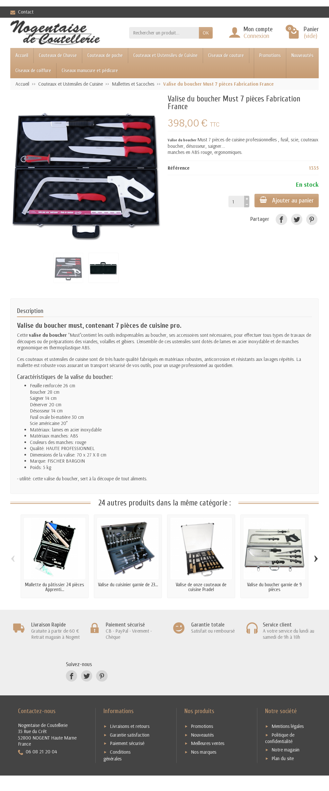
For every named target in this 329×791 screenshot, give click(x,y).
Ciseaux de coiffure (33, 70)
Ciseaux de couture (226, 55)
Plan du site (282, 758)
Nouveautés (302, 55)
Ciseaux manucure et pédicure (90, 70)
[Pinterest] (311, 219)
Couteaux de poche (105, 55)
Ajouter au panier (293, 200)
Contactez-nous (37, 711)
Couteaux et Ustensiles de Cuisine (165, 55)
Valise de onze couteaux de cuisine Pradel (201, 587)
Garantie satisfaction (129, 735)
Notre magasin (285, 750)
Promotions (270, 55)
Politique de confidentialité (279, 738)
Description (30, 311)
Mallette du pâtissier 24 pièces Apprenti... (54, 587)
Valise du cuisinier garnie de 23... (128, 585)
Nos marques (203, 752)
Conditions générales (116, 755)
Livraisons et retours (129, 726)
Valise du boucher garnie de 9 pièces (274, 587)
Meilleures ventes (207, 743)
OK (206, 33)
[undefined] (85, 170)
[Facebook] (281, 219)
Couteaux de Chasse (58, 55)
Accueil (21, 55)
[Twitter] (296, 219)
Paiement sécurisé (127, 743)
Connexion (256, 36)
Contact (25, 12)
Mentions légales (287, 726)
